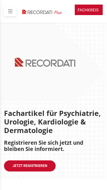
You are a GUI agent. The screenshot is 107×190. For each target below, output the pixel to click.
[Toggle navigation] (10, 11)
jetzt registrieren (30, 166)
